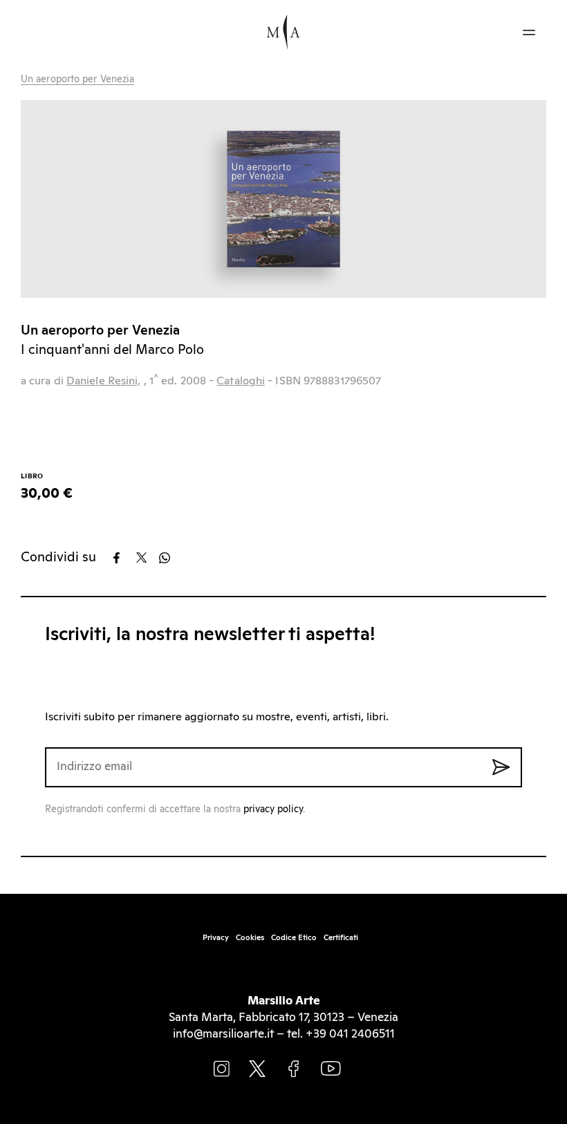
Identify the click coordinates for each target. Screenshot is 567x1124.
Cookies (250, 938)
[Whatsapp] (169, 557)
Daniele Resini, (103, 380)
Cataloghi (240, 380)
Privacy (216, 938)
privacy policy (273, 809)
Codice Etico (294, 938)
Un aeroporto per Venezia (77, 79)
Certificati (341, 938)
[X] (146, 557)
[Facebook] (123, 557)
